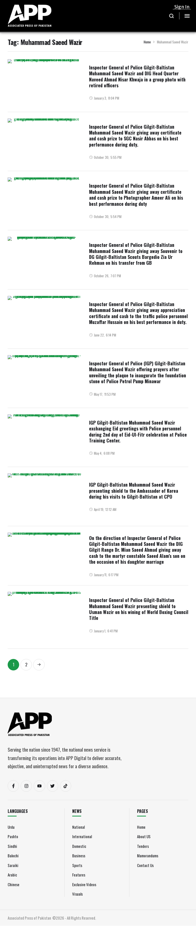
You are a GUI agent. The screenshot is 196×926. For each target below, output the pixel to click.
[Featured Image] (44, 97)
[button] (171, 15)
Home (147, 42)
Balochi (13, 855)
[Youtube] (39, 785)
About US (144, 836)
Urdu (11, 827)
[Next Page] (39, 664)
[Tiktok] (65, 785)
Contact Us (145, 865)
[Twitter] (52, 785)
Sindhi (12, 846)
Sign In (182, 7)
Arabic (12, 874)
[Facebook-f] (13, 785)
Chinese (13, 884)
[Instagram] (26, 785)
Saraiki (13, 865)
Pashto (13, 836)
